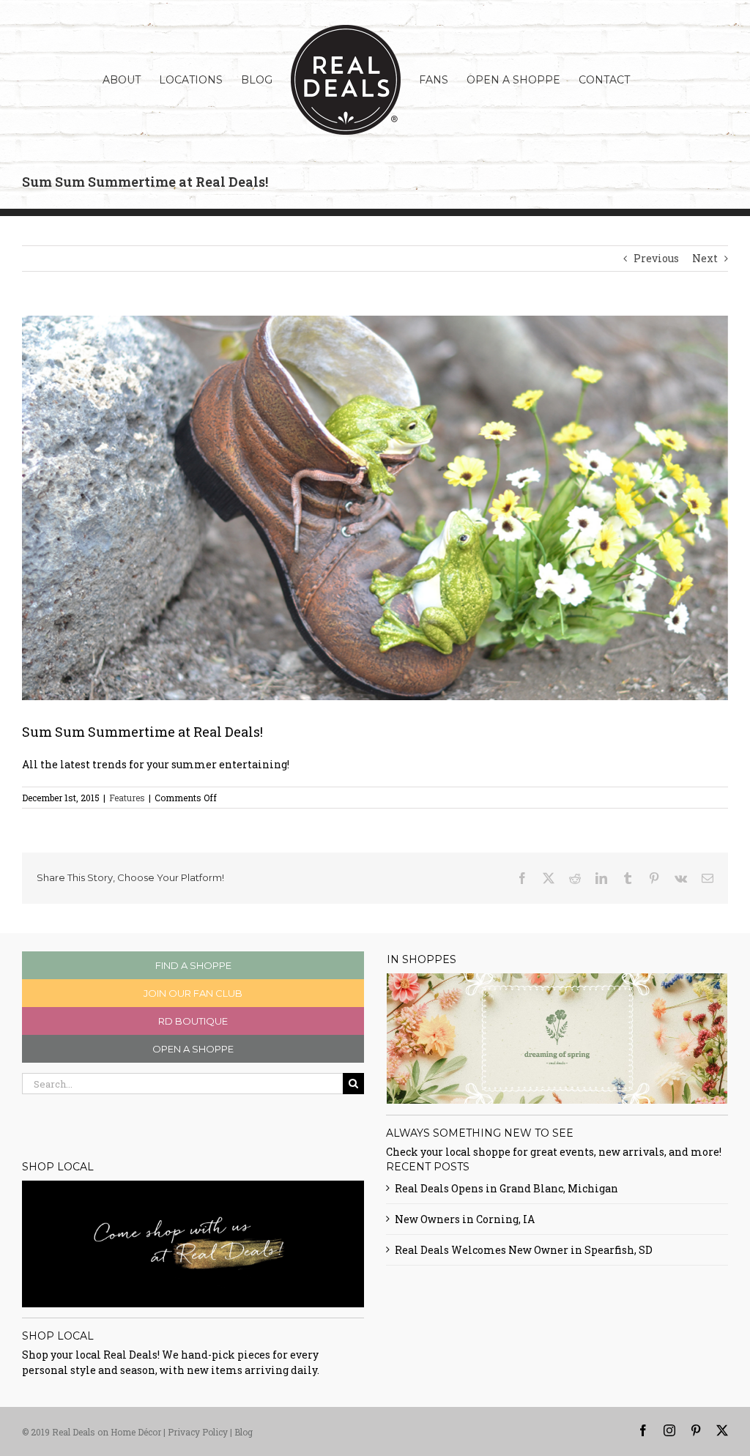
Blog (243, 1432)
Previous (656, 258)
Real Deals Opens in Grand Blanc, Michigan (506, 1188)
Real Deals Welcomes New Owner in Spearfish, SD (524, 1250)
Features (127, 797)
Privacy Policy (198, 1432)
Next (705, 258)
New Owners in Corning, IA (465, 1219)
